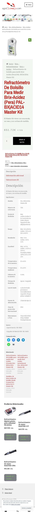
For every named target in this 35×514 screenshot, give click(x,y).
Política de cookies (15, 504)
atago (12, 166)
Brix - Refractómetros (15, 27)
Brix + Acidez (26, 27)
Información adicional (15, 176)
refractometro (24, 166)
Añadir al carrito (22, 140)
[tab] (17, 171)
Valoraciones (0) (12, 180)
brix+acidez (17, 166)
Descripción (11, 171)
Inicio (5, 27)
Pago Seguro (9, 489)
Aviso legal (8, 493)
